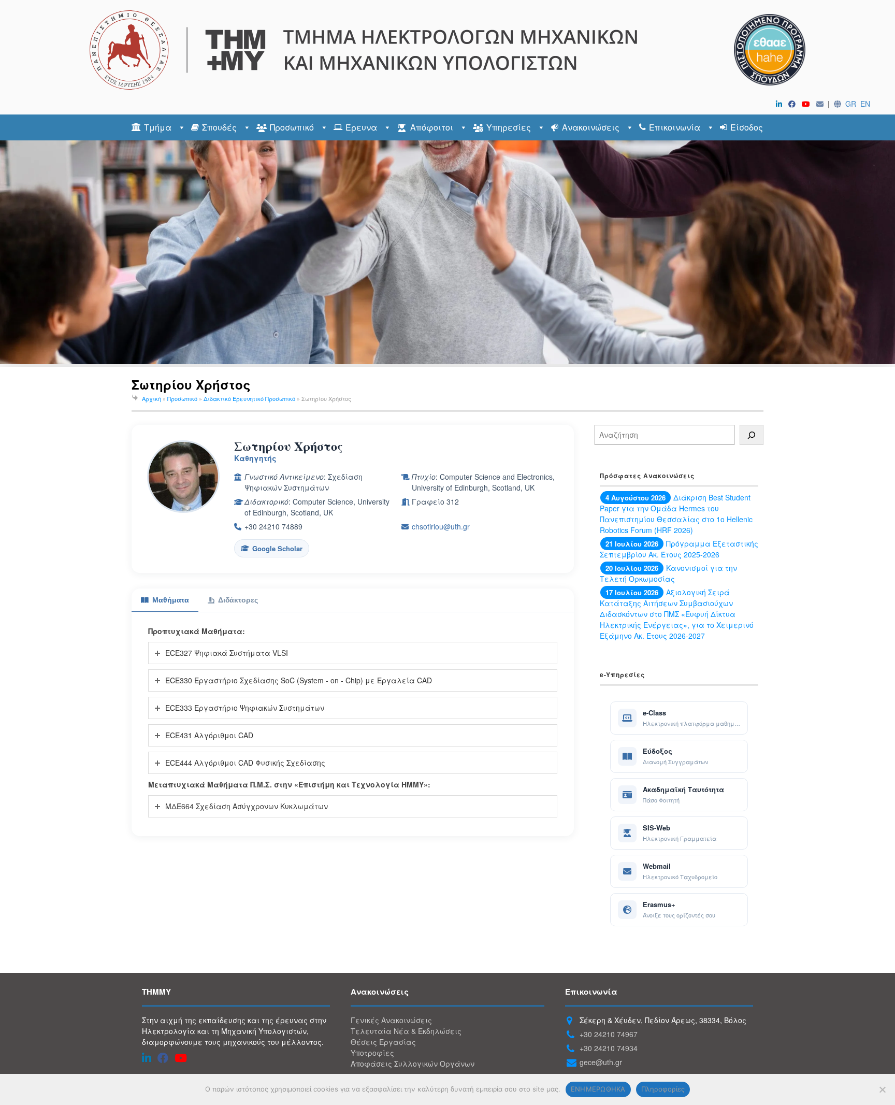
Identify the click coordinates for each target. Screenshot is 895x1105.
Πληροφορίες (663, 1089)
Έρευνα (361, 127)
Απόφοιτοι (431, 127)
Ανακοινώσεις (590, 127)
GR (850, 103)
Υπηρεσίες (508, 127)
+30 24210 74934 (609, 1048)
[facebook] (794, 103)
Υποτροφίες (372, 1052)
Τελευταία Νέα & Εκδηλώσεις (406, 1031)
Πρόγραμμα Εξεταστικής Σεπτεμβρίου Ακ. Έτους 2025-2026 (679, 548)
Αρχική (151, 398)
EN (865, 103)
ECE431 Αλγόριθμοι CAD (209, 735)
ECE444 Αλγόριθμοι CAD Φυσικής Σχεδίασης (245, 762)
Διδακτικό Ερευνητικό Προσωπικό (249, 398)
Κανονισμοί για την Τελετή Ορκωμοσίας (668, 573)
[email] (822, 103)
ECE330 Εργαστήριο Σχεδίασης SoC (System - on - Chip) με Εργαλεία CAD (298, 680)
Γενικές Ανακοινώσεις (391, 1020)
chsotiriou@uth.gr (441, 526)
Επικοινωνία (674, 127)
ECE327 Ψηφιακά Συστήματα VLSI (226, 653)
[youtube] (808, 103)
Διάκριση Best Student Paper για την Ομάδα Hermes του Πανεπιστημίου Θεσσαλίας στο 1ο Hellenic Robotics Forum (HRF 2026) (676, 513)
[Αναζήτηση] (751, 435)
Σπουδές (219, 127)
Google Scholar (277, 548)
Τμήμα (157, 127)
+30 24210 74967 (609, 1034)
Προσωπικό (292, 127)
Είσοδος (746, 127)
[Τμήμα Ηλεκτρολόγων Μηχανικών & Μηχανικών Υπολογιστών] (447, 50)
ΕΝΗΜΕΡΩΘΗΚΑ (598, 1089)
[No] (882, 1089)
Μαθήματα (170, 600)
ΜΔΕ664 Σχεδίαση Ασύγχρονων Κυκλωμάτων (246, 806)
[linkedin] (781, 103)
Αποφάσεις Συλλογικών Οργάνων (412, 1063)
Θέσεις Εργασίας (383, 1042)
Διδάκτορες (238, 600)
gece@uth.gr (601, 1062)
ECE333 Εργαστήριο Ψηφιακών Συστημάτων (244, 707)
